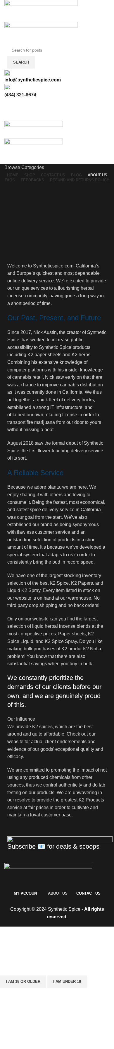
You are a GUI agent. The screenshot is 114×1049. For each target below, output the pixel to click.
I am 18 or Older (23, 981)
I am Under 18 (67, 981)
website (15, 741)
